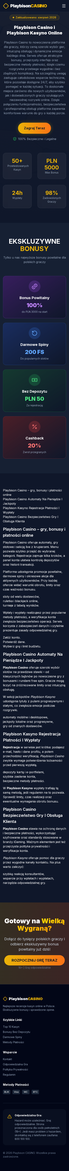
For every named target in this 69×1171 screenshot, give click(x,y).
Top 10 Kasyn (11, 1026)
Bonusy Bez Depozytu (16, 1031)
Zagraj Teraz (34, 128)
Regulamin (9, 1074)
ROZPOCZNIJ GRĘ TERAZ (34, 960)
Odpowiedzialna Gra (15, 1064)
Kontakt (7, 1059)
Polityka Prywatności (15, 1069)
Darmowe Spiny (12, 1037)
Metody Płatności (13, 1042)
